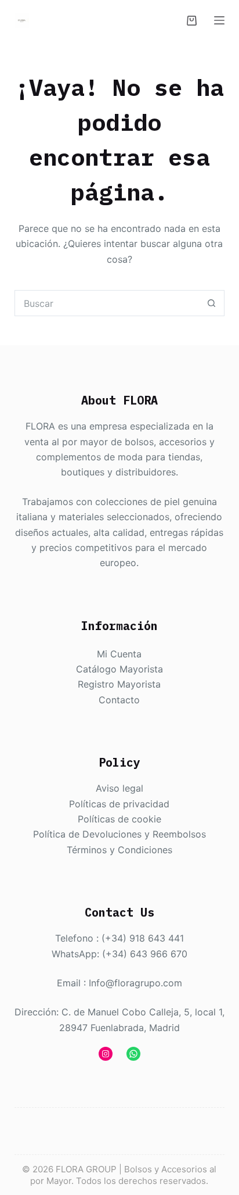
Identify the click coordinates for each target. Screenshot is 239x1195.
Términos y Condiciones (119, 850)
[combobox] (107, 303)
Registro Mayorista (119, 684)
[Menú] (219, 20)
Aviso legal (119, 788)
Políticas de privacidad (119, 804)
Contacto (119, 700)
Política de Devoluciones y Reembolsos (119, 834)
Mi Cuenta (119, 654)
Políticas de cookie (119, 819)
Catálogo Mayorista (119, 669)
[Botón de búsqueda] (211, 303)
